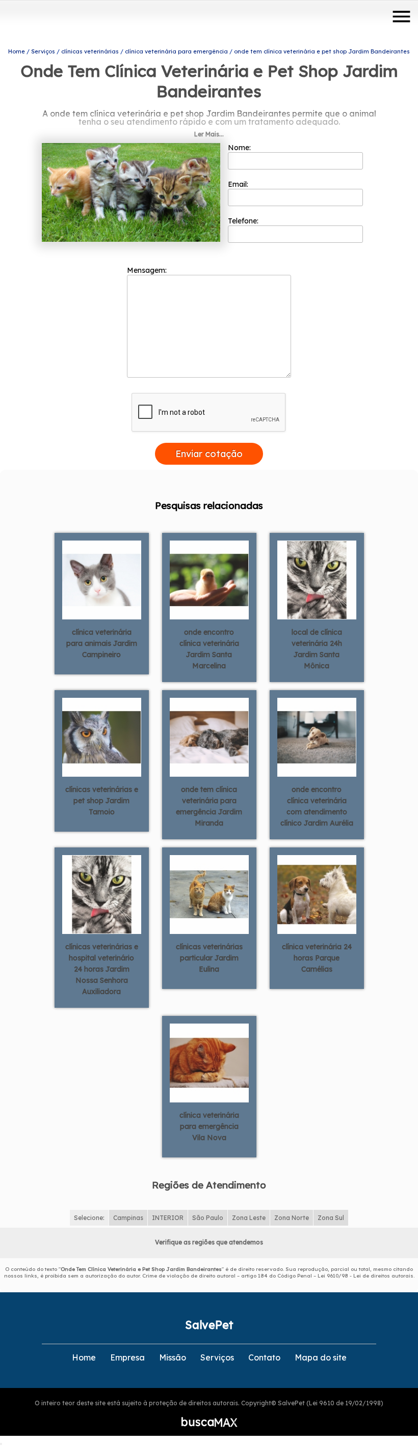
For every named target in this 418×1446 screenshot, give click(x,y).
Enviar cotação (209, 454)
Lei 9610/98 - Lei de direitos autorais (365, 1275)
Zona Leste (249, 1218)
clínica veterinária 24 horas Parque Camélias (317, 958)
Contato (264, 1357)
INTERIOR (168, 1218)
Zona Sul (331, 1218)
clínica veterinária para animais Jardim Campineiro (101, 643)
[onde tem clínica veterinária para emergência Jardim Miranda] (209, 736)
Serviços (217, 1357)
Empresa (127, 1357)
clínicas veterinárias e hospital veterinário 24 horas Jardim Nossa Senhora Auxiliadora (101, 969)
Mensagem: (148, 270)
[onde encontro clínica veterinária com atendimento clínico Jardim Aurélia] (316, 736)
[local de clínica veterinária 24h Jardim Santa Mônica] (316, 579)
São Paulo (207, 1218)
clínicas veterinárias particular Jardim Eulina (209, 958)
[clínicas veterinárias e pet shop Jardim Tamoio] (101, 736)
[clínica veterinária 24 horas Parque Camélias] (316, 894)
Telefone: (244, 220)
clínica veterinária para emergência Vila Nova (209, 1126)
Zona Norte (291, 1218)
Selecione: (89, 1218)
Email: (239, 184)
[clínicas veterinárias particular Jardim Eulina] (209, 894)
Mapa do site (321, 1357)
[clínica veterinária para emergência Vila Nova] (209, 1062)
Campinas (128, 1218)
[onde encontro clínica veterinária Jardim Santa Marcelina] (209, 579)
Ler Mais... (209, 134)
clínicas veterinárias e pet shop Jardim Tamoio (101, 800)
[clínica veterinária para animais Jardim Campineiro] (101, 579)
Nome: (240, 147)
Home (84, 1357)
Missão (172, 1357)
